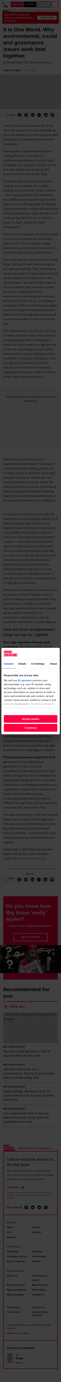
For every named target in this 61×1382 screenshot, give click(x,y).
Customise (30, 727)
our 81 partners (22, 680)
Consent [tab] (9, 663)
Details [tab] (22, 663)
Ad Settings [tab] (38, 663)
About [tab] (53, 663)
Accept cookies (30, 719)
